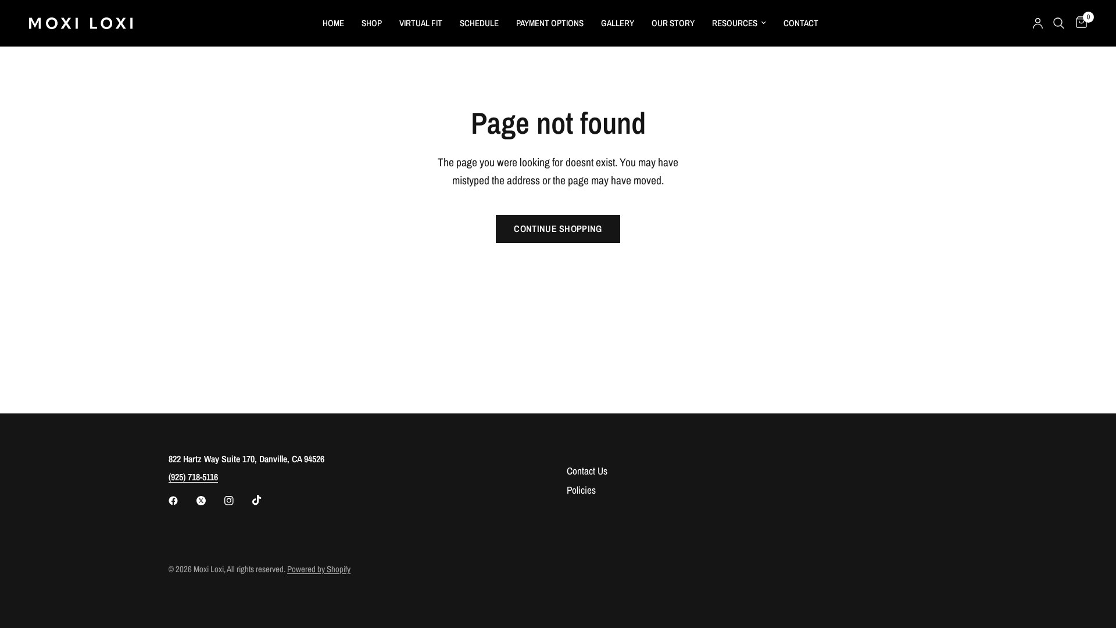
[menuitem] (333, 23)
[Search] (1058, 23)
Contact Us (587, 470)
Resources (734, 23)
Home (333, 23)
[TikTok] (265, 500)
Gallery (617, 23)
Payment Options (550, 23)
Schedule (479, 23)
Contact (801, 23)
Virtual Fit (420, 23)
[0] (1078, 23)
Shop (372, 23)
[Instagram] (237, 500)
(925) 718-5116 (193, 476)
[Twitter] (209, 500)
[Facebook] (181, 500)
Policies (581, 490)
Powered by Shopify (318, 569)
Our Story (673, 23)
